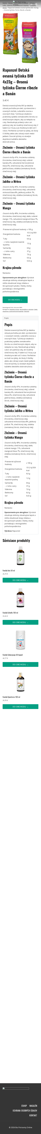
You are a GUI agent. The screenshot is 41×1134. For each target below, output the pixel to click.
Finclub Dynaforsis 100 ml (11, 697)
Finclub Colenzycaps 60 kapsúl (13, 655)
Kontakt (33, 1115)
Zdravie (26, 311)
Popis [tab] (6, 318)
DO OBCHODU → (15, 300)
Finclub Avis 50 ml (9, 570)
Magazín (33, 1105)
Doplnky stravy (14, 309)
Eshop (24, 1105)
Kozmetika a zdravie (26, 309)
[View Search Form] (36, 4)
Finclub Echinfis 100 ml (10, 612)
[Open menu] (31, 4)
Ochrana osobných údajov (25, 1110)
